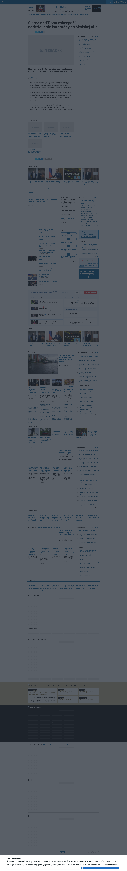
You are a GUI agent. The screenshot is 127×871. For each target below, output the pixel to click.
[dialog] (63, 863)
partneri (12, 860)
